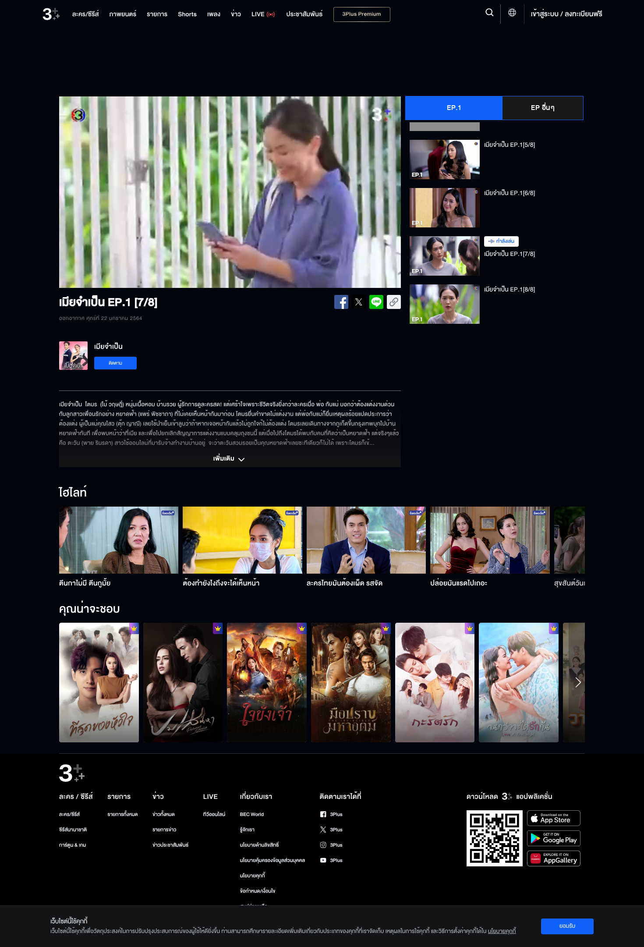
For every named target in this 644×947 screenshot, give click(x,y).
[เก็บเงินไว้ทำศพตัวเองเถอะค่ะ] (99, 682)
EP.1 (454, 107)
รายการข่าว (164, 830)
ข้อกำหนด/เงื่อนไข (258, 891)
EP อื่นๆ (543, 107)
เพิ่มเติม (224, 459)
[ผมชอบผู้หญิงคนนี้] (519, 682)
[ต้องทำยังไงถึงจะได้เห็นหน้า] (242, 540)
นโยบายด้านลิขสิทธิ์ (259, 845)
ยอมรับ (567, 926)
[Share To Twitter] (359, 302)
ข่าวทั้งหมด (163, 814)
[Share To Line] (376, 302)
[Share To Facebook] (341, 302)
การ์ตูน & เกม (72, 845)
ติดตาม (115, 363)
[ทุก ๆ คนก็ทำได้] (183, 682)
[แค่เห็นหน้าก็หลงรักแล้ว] (435, 682)
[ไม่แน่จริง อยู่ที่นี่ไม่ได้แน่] (351, 682)
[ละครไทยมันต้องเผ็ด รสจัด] (366, 540)
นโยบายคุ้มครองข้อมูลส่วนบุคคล (272, 860)
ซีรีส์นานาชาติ (73, 830)
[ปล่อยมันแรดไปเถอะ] (490, 540)
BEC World (252, 814)
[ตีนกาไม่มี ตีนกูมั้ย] (119, 540)
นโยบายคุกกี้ (252, 876)
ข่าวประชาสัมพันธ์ (170, 845)
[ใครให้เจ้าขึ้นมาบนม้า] (267, 682)
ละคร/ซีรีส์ (69, 814)
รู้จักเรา (247, 830)
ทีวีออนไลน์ (214, 814)
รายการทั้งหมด (122, 814)
